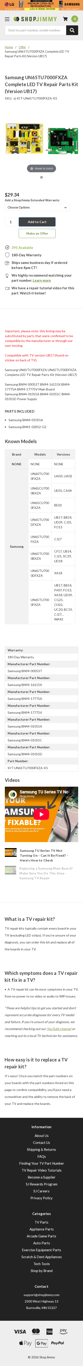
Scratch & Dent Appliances (41, 1257)
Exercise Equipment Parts (41, 1250)
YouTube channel (59, 1029)
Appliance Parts (42, 1229)
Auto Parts (41, 1243)
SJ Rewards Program (41, 1184)
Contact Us (41, 1142)
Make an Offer (37, 233)
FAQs (41, 1156)
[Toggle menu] (7, 19)
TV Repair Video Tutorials (42, 1170)
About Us (42, 1135)
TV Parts (41, 1222)
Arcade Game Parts (41, 1236)
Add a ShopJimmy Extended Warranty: (32, 200)
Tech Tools (41, 1264)
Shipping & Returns (41, 1149)
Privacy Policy (41, 1198)
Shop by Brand (42, 1271)
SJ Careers (41, 1191)
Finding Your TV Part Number (41, 1163)
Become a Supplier (42, 1177)
